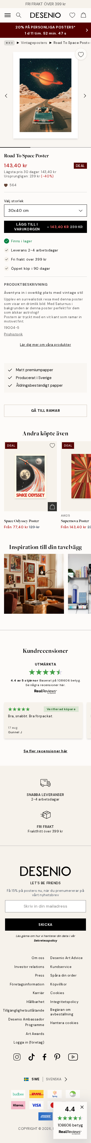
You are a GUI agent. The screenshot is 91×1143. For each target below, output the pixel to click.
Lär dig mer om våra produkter (45, 350)
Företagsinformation (27, 989)
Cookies (57, 998)
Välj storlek (14, 206)
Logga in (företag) (29, 1047)
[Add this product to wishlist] (81, 59)
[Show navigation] (7, 15)
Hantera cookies (64, 1028)
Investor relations (29, 972)
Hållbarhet (35, 1007)
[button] (70, 1120)
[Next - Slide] (85, 101)
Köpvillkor (58, 989)
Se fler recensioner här (45, 756)
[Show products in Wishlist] (72, 15)
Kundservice (61, 972)
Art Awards (35, 1039)
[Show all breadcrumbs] (9, 47)
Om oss (38, 963)
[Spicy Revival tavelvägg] (34, 589)
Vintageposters (34, 48)
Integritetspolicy (64, 1007)
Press (39, 980)
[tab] (15, 151)
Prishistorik (13, 339)
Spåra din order (63, 980)
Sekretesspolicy (45, 946)
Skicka (45, 929)
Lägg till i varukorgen (48, 231)
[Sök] (18, 15)
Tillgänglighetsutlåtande (23, 1015)
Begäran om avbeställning (61, 1017)
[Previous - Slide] (6, 101)
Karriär (38, 998)
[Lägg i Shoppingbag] (52, 511)
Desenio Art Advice (66, 963)
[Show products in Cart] (83, 15)
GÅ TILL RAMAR (45, 415)
